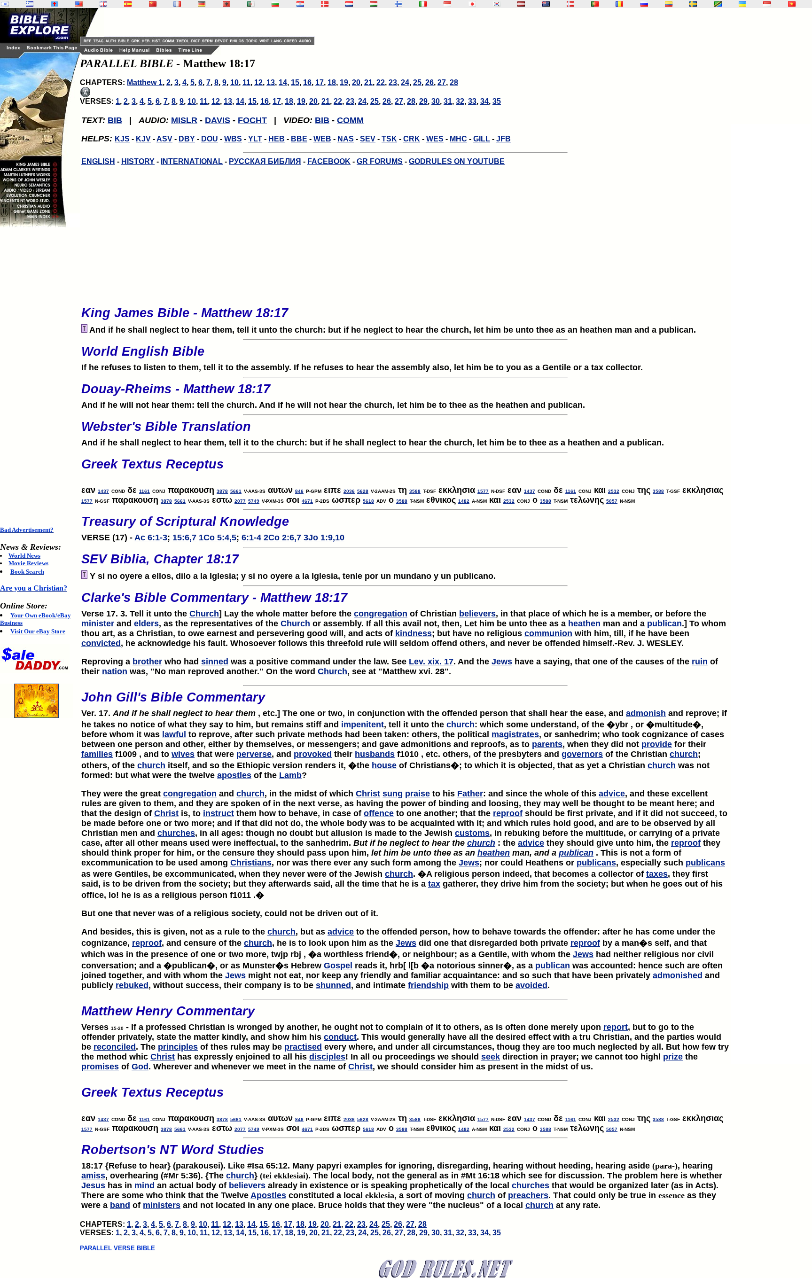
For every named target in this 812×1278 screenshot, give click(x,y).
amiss (93, 1175)
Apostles (268, 1195)
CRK (411, 139)
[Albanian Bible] (226, 4)
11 (246, 82)
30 (435, 101)
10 (234, 82)
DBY (187, 139)
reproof (508, 813)
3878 (222, 491)
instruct (218, 813)
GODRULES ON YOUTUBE (457, 161)
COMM (350, 120)
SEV (367, 139)
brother (147, 661)
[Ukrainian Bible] (742, 4)
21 (368, 82)
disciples (327, 1056)
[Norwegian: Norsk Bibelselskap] (570, 4)
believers (477, 613)
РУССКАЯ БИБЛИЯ (265, 161)
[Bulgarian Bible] (275, 4)
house (384, 765)
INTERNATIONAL (192, 161)
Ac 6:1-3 (150, 537)
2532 (613, 491)
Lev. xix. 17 (431, 661)
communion (548, 633)
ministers (161, 1205)
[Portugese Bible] (595, 4)
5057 (611, 501)
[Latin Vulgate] (54, 4)
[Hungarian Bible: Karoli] (373, 4)
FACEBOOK (329, 161)
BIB (115, 120)
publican (664, 623)
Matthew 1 (145, 82)
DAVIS (217, 120)
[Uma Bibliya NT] (767, 4)
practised (303, 1047)
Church (204, 613)
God (140, 1066)
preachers (528, 1195)
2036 (349, 491)
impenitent (362, 724)
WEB (322, 139)
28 (454, 82)
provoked (313, 754)
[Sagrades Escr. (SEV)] (128, 4)
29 (423, 101)
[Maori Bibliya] (546, 4)
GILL (481, 139)
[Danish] (324, 4)
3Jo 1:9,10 (324, 537)
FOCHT (252, 120)
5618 (368, 501)
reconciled (115, 1047)
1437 (103, 491)
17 (319, 82)
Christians (251, 862)
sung (393, 793)
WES (435, 139)
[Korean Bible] (496, 4)
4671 (307, 501)
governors (582, 754)
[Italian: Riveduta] (423, 4)
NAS (345, 139)
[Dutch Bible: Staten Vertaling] (349, 4)
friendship (428, 985)
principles (178, 1047)
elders (146, 623)
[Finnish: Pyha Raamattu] (398, 4)
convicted (101, 643)
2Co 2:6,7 (282, 537)
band (120, 1205)
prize (673, 1056)
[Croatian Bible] (300, 4)
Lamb (290, 775)
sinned (214, 661)
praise (417, 793)
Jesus (93, 1185)
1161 (144, 491)
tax (434, 883)
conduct (340, 1037)
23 (393, 82)
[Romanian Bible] (619, 4)
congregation (380, 613)
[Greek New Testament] (29, 4)
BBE (299, 139)
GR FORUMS (380, 161)
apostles (234, 775)
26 (429, 82)
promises (100, 1066)
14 (283, 82)
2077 (240, 501)
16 (307, 82)
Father (470, 793)
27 (441, 82)
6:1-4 (251, 537)
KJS (122, 139)
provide (656, 744)
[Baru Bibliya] (447, 4)
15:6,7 (184, 537)
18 (332, 82)
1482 (463, 501)
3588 (415, 491)
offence (379, 813)
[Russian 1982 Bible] (644, 4)
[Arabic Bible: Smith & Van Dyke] (251, 4)
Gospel (338, 965)
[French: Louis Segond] (177, 4)
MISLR (184, 120)
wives (183, 754)
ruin (700, 661)
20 (356, 82)
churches (176, 833)
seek (490, 1056)
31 (448, 101)
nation (114, 671)
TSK (389, 139)
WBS (233, 139)
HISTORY (138, 161)
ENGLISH (98, 161)
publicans (596, 862)
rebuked (132, 985)
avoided (531, 985)
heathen (584, 623)
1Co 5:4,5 (217, 537)
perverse (254, 754)
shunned (333, 985)
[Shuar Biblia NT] (668, 4)
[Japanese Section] (472, 4)
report (615, 1027)
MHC (458, 139)
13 (270, 82)
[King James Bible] (103, 4)
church (460, 724)
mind (144, 1185)
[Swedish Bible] (693, 4)
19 (344, 82)
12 (258, 82)
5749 (253, 501)
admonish (646, 713)
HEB (276, 139)
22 (380, 82)
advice (612, 793)
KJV (143, 139)
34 (484, 101)
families (97, 754)
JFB (503, 139)
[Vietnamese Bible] (792, 4)
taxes (657, 874)
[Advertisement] (37, 377)
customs (472, 833)
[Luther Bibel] (201, 4)
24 (405, 82)
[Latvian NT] (521, 4)
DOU (209, 139)
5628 (362, 491)
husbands (375, 754)
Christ (368, 793)
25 (417, 82)
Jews (502, 661)
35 (496, 101)
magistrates (515, 734)
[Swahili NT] (718, 4)
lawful (174, 734)
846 (299, 491)
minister (97, 623)
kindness (413, 633)
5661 (236, 491)
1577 (483, 491)
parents (547, 744)
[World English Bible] (79, 4)
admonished (678, 975)
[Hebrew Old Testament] (5, 4)
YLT (255, 139)
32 (460, 101)
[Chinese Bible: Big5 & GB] (152, 4)
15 (295, 82)
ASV (164, 139)
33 (472, 101)
